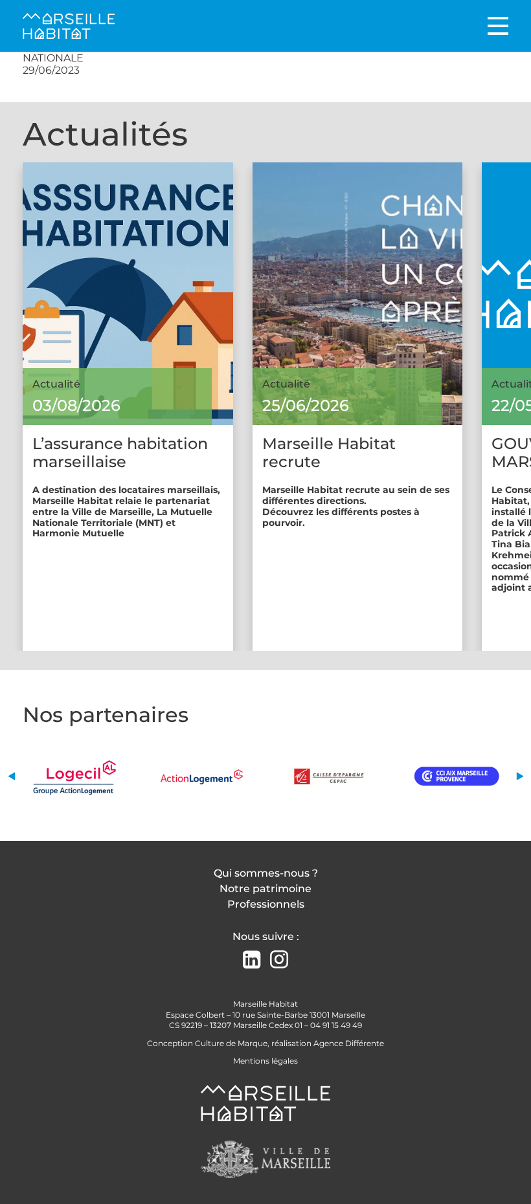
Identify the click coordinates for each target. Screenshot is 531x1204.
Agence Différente (348, 1043)
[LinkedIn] (251, 961)
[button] (11, 776)
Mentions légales (265, 1061)
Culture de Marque (231, 1043)
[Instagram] (279, 959)
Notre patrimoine (265, 888)
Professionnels (265, 904)
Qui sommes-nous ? (266, 873)
